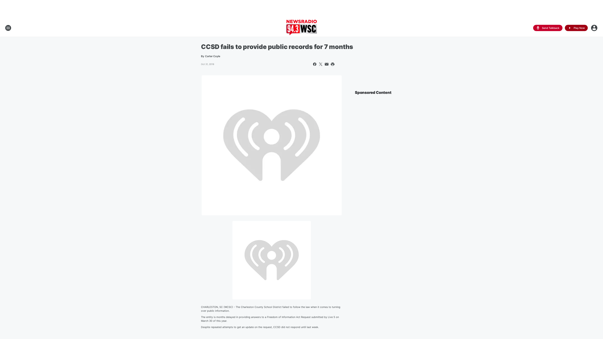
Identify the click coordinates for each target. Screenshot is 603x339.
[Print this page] (332, 64)
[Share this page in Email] (326, 64)
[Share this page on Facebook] (314, 64)
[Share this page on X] (320, 64)
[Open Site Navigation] (8, 28)
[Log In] (594, 28)
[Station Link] (301, 28)
